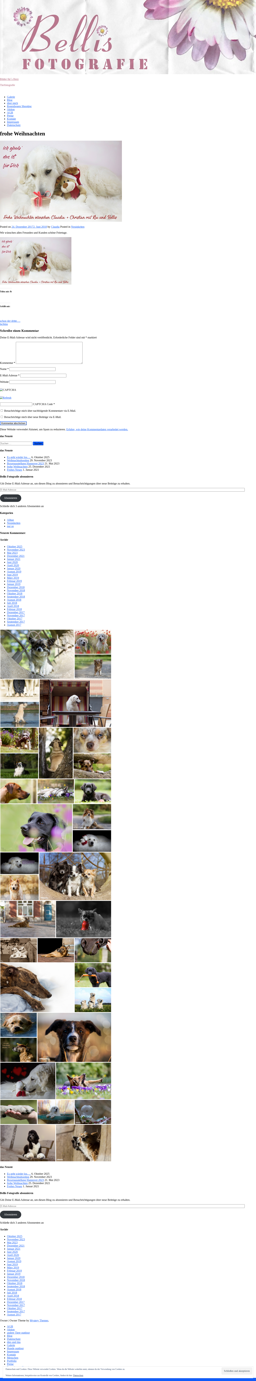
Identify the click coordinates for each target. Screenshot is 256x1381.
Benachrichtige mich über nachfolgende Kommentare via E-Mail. (40, 410)
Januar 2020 (13, 568)
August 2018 (14, 599)
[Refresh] (5, 397)
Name (4, 368)
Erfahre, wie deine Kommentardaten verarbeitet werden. (97, 429)
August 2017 (14, 624)
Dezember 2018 (16, 587)
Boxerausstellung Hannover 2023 (25, 463)
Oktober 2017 (14, 618)
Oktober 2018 (14, 593)
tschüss (4, 324)
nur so (10, 526)
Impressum (13, 121)
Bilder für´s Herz (9, 79)
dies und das (14, 1342)
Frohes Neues (14, 469)
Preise (10, 115)
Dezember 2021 (16, 555)
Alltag (10, 519)
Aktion (11, 109)
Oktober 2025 (14, 546)
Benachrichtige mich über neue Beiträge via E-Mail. (32, 417)
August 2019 (14, 571)
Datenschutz (14, 125)
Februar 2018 (14, 609)
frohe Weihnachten (17, 466)
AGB (10, 112)
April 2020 (13, 565)
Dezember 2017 (16, 612)
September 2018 (16, 596)
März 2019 (13, 577)
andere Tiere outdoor (18, 1332)
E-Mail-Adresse (10, 375)
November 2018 (16, 590)
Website (4, 381)
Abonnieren (10, 497)
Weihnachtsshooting (18, 460)
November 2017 (16, 615)
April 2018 (13, 606)
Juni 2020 (12, 562)
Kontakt (11, 118)
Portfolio (12, 1360)
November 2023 (16, 549)
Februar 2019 (14, 581)
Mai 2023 (12, 552)
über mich (12, 103)
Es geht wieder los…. (19, 457)
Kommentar (7, 362)
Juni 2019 (12, 574)
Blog (9, 100)
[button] (37, 654)
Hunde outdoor (15, 1348)
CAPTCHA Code (43, 404)
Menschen (12, 1357)
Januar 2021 (13, 559)
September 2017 (16, 621)
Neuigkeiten (77, 226)
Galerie (11, 96)
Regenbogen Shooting (19, 106)
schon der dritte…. (10, 320)
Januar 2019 (13, 584)
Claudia (55, 226)
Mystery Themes (39, 1320)
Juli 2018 (12, 602)
